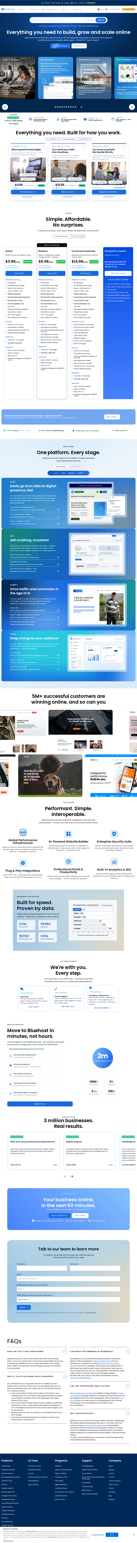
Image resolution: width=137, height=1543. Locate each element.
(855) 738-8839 (122, 280)
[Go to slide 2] (59, 107)
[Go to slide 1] (56, 107)
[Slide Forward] (72, 1176)
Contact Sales (115, 9)
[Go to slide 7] (70, 107)
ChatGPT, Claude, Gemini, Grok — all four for (70, 3)
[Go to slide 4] (63, 107)
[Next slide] (132, 107)
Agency (64, 9)
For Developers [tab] (84, 139)
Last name (74, 1264)
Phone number (32, 1285)
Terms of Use (30, 1531)
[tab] (56, 473)
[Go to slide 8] (72, 107)
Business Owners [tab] (61, 466)
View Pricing (129, 9)
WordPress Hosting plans (101, 1361)
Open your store (67, 192)
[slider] (68, 76)
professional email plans (83, 1393)
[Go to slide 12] (81, 107)
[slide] (27, 79)
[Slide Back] (65, 1176)
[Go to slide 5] (66, 107)
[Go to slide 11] (79, 107)
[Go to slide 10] (77, 107)
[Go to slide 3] (61, 107)
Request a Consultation (108, 192)
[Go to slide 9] (75, 107)
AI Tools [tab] (53, 139)
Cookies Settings (98, 1535)
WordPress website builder (80, 1378)
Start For (59, 1215)
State (35, 1295)
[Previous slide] (5, 107)
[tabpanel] (68, 20)
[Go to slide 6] (68, 107)
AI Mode (90, 20)
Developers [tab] (76, 466)
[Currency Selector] (107, 9)
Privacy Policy (52, 1537)
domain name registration (95, 1425)
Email (19, 1274)
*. (91, 1313)
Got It (112, 1535)
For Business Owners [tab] (68, 139)
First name (21, 1264)
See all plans (27, 197)
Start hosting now (27, 192)
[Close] (134, 1534)
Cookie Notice (8, 1541)
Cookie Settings (87, 1487)
